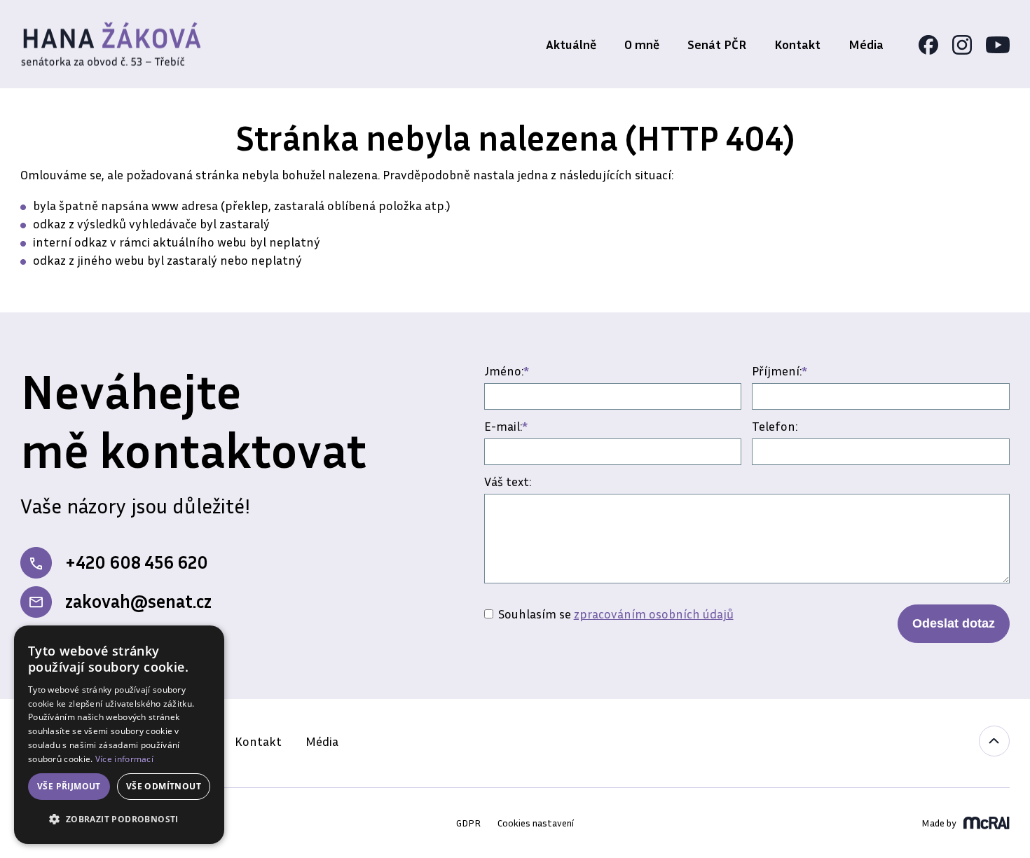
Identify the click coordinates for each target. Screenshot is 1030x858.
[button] (119, 819)
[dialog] (119, 734)
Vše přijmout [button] (69, 786)
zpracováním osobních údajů (654, 613)
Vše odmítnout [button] (163, 786)
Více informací (124, 759)
